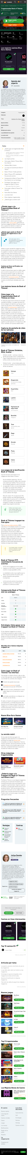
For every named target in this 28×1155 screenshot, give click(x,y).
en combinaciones (12, 307)
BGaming (16, 1029)
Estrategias (18, 1117)
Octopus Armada (6, 662)
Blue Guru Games (5, 728)
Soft (17, 1115)
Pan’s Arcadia (17, 1043)
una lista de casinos (14, 277)
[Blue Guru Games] (23, 116)
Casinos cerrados (5, 1118)
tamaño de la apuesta (9, 685)
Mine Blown (16, 995)
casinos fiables (13, 222)
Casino (2, 1120)
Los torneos (4, 1125)
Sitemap (18, 1123)
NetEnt (15, 996)
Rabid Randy (16, 1003)
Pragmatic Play (17, 767)
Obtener (20, 1098)
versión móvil (17, 740)
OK (23, 1151)
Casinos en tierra (20, 1125)
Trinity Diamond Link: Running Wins (18, 1061)
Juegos (3, 1123)
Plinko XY (16, 1027)
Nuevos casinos (5, 1111)
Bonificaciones (4, 1128)
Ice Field (16, 1019)
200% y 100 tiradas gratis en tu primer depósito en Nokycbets (19, 1092)
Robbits (15, 1076)
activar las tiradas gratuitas (11, 525)
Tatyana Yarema (11, 897)
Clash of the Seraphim (7, 659)
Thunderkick (16, 1045)
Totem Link (5, 656)
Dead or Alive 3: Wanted (19, 1052)
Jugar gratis (19, 999)
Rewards (3, 1134)
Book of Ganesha (18, 1068)
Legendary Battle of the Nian (8, 653)
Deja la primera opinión (14, 13)
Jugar (8, 69)
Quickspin (16, 1078)
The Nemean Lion (6, 665)
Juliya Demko (17, 85)
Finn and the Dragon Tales (20, 1011)
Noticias (18, 1120)
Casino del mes (19, 1112)
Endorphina (16, 1070)
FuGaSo (15, 1062)
